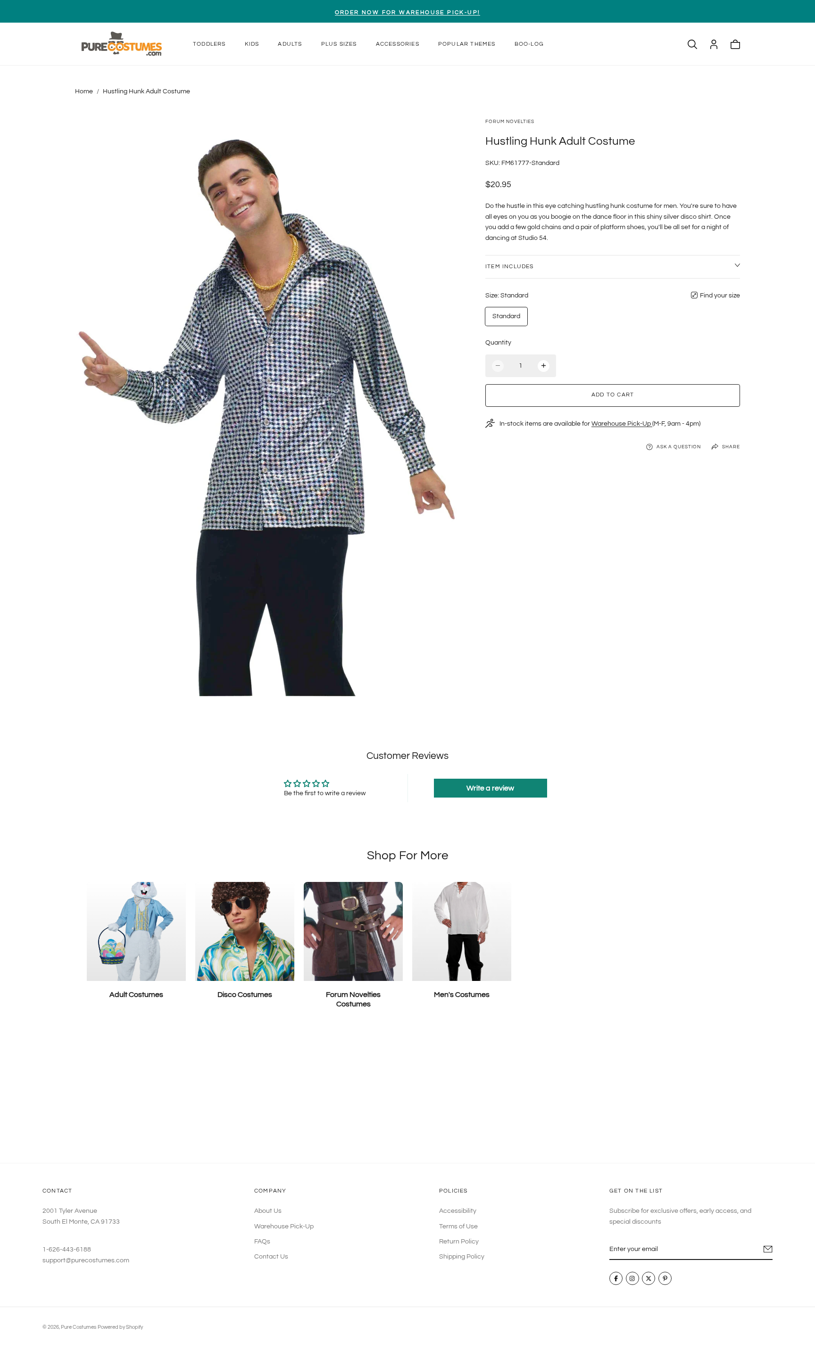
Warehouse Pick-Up (621, 423)
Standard (506, 316)
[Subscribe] (768, 1249)
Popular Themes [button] (467, 44)
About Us (268, 1211)
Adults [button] (290, 44)
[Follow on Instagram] (632, 1278)
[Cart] (735, 44)
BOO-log (529, 44)
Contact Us (271, 1256)
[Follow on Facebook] (616, 1278)
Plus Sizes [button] (339, 44)
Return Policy (459, 1241)
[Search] (692, 44)
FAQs (262, 1241)
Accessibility (457, 1211)
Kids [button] (252, 44)
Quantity (498, 342)
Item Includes (509, 266)
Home (84, 91)
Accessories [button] (397, 44)
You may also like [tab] (408, 1093)
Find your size (720, 295)
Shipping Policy (461, 1256)
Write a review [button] (490, 788)
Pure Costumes (78, 1327)
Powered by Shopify (120, 1327)
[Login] (713, 44)
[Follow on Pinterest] (665, 1278)
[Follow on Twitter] (649, 1278)
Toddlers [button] (209, 44)
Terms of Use (458, 1226)
